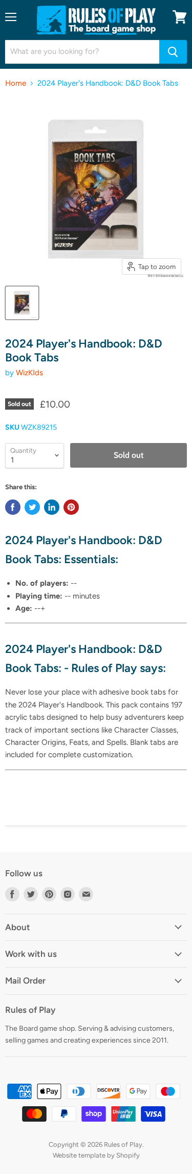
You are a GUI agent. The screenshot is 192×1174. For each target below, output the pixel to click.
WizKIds (29, 372)
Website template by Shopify (96, 1155)
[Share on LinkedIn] (51, 507)
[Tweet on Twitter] (32, 507)
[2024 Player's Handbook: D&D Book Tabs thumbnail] (22, 302)
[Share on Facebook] (12, 507)
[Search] (173, 52)
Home (15, 83)
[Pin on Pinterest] (71, 507)
